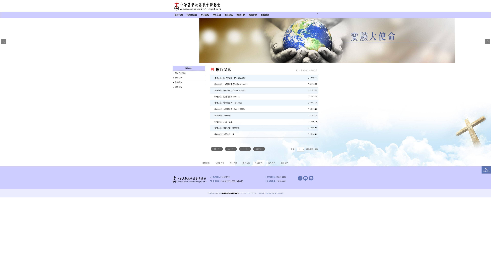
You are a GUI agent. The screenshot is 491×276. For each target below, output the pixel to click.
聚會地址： (217, 181)
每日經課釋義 (180, 73)
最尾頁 (259, 149)
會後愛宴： (272, 181)
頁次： (293, 149)
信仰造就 (178, 82)
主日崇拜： (272, 177)
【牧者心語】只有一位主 (265, 122)
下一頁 (245, 149)
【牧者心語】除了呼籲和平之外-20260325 (265, 78)
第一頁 (216, 149)
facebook (300, 178)
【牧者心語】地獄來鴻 (265, 115)
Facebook (317, 14)
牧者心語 (178, 78)
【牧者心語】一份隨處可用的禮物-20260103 (265, 84)
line (311, 178)
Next (487, 41)
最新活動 (178, 87)
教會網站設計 (279, 193)
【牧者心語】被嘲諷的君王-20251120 (265, 103)
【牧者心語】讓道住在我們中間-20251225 (265, 90)
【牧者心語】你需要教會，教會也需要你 (265, 109)
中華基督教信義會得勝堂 (197, 6)
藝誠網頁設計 (270, 193)
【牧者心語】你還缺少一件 (265, 134)
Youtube (305, 178)
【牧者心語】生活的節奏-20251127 (265, 97)
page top (486, 171)
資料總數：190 (312, 149)
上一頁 (230, 149)
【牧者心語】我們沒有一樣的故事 (265, 128)
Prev (3, 41)
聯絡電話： (217, 177)
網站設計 (262, 193)
